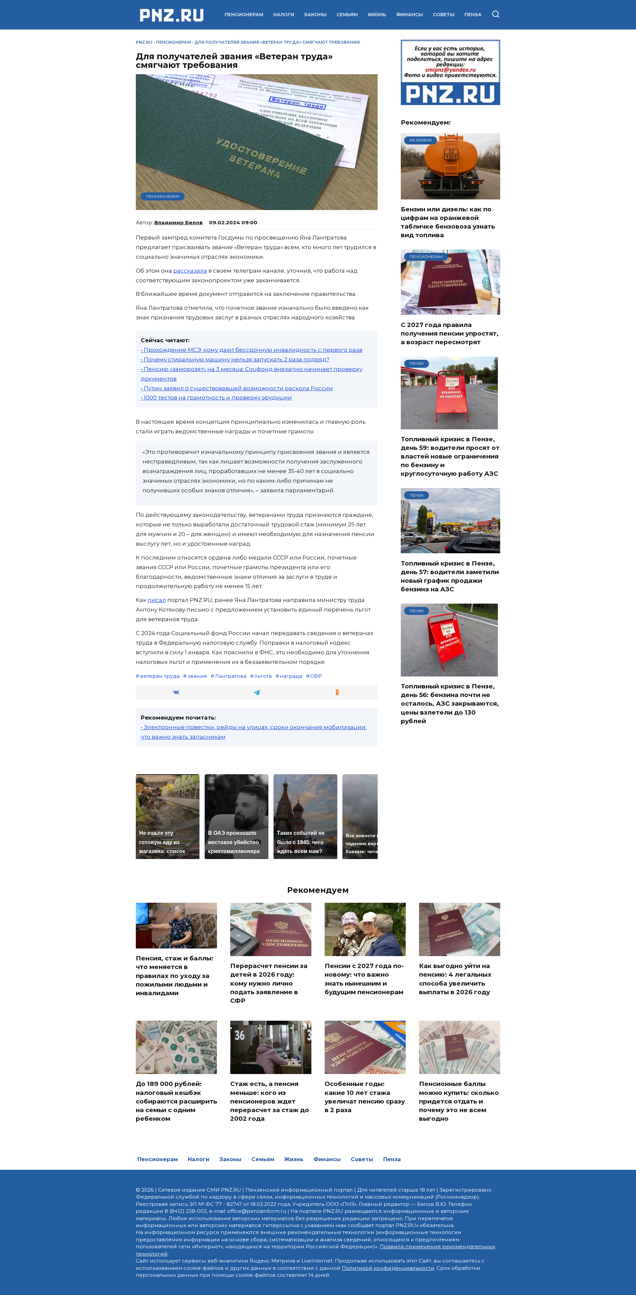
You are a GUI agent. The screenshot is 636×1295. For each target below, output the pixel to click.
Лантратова (230, 676)
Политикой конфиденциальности (388, 1268)
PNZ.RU (144, 42)
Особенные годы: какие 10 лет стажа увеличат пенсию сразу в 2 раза (365, 1097)
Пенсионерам (244, 14)
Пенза (473, 14)
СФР (316, 676)
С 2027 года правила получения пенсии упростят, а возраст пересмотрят (450, 333)
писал (157, 600)
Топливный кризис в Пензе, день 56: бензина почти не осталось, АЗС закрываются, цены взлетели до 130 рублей (450, 703)
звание (197, 676)
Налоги (283, 14)
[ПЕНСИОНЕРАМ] (450, 310)
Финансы (409, 14)
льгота (263, 676)
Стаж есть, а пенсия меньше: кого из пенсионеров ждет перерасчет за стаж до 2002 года (269, 1101)
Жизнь (377, 14)
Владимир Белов (178, 222)
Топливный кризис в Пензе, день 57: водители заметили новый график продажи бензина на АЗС (450, 576)
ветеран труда (160, 676)
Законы (315, 14)
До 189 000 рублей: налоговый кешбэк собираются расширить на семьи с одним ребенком (176, 1101)
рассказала (190, 270)
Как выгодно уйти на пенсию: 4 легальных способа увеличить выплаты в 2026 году (455, 979)
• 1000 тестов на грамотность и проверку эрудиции (216, 397)
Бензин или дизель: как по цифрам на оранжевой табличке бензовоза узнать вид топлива (448, 222)
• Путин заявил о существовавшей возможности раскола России (237, 388)
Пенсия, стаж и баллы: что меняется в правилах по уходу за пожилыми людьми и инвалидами (174, 975)
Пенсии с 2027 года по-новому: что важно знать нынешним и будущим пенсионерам (364, 979)
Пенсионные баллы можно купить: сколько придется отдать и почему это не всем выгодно (459, 1101)
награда (291, 676)
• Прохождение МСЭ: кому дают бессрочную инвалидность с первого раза (251, 350)
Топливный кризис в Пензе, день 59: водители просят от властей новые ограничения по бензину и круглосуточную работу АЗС (450, 456)
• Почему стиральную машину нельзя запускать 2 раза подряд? (235, 359)
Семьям (347, 14)
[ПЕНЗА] (449, 425)
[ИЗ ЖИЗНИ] (450, 195)
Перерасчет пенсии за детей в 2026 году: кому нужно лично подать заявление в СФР (268, 983)
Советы (443, 14)
